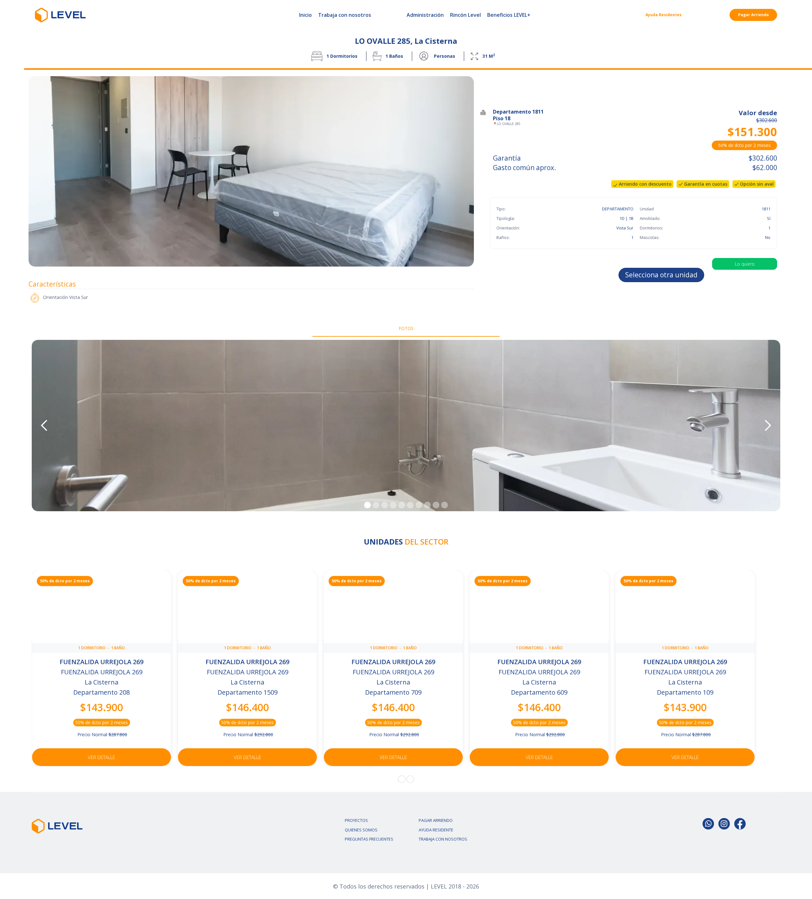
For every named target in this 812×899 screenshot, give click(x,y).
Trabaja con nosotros (344, 15)
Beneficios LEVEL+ (508, 15)
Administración (425, 15)
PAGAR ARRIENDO (436, 820)
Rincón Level (465, 15)
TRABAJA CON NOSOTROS (443, 839)
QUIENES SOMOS (361, 830)
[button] (44, 425)
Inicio (305, 15)
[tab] (406, 329)
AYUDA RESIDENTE (436, 830)
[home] (60, 15)
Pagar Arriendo (753, 14)
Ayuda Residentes (663, 14)
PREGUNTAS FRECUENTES (369, 839)
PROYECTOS (356, 820)
